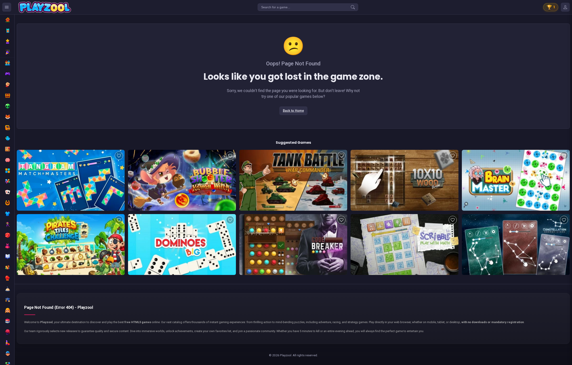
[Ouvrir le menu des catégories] (6, 7)
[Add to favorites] (119, 156)
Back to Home (293, 111)
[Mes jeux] (565, 7)
